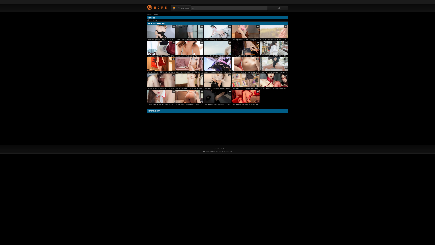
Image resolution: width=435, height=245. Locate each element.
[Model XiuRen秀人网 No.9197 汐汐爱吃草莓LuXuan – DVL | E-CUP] (161, 48)
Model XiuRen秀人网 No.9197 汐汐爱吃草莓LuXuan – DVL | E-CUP (161, 56)
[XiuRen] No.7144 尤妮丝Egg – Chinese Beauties (218, 88)
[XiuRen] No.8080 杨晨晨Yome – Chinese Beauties (218, 105)
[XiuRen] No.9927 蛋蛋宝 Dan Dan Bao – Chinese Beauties (161, 72)
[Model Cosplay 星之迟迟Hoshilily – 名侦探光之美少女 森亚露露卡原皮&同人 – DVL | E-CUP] (218, 64)
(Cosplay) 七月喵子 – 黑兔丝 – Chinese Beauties (161, 40)
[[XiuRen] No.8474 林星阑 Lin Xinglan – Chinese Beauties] (246, 31)
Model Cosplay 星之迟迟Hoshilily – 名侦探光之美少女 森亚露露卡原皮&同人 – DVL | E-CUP (218, 72)
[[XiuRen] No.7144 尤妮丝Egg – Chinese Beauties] (218, 80)
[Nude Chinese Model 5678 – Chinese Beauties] (189, 96)
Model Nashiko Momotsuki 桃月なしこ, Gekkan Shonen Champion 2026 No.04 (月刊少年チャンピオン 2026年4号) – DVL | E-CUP (189, 72)
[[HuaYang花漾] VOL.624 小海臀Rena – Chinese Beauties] (246, 48)
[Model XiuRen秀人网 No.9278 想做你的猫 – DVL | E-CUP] (189, 31)
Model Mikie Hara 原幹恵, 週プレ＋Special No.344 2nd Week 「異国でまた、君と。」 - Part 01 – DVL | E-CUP (218, 56)
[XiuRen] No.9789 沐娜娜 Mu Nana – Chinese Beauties (246, 105)
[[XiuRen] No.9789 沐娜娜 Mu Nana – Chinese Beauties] (246, 96)
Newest (156, 14)
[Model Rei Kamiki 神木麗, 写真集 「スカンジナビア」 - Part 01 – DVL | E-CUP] (274, 31)
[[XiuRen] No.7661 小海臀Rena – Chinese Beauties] (246, 80)
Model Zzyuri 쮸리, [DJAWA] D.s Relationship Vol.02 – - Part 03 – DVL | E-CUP (274, 72)
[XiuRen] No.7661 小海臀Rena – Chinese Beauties (246, 88)
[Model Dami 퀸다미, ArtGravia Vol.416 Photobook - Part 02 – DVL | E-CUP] (161, 96)
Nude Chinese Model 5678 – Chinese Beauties (189, 105)
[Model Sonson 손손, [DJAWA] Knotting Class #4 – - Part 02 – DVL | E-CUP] (218, 31)
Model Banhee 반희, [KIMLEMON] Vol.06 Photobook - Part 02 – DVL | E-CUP (189, 88)
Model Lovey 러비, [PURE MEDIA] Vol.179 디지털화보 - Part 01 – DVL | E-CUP (274, 56)
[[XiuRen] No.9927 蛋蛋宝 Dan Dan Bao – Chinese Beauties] (161, 64)
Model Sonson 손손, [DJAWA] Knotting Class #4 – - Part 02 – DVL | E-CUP (218, 40)
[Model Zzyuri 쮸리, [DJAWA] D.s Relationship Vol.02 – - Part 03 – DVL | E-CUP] (274, 64)
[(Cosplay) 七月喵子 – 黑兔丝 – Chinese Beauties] (161, 31)
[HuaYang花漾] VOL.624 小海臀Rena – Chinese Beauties (246, 56)
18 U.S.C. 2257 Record (218, 148)
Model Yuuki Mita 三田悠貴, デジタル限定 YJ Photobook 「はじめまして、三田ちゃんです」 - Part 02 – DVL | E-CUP (189, 56)
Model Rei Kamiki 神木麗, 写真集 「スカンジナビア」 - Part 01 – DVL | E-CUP (274, 40)
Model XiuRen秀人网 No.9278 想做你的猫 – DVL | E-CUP (189, 40)
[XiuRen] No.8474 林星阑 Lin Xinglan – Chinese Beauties (246, 40)
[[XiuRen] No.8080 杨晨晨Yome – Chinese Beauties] (218, 96)
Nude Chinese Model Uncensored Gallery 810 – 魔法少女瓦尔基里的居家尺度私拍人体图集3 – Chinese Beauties (274, 88)
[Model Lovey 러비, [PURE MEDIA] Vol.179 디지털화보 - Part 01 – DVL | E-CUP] (274, 48)
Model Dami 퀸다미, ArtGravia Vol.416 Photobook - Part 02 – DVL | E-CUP (161, 105)
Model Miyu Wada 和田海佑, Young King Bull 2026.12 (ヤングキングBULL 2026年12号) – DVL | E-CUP (246, 72)
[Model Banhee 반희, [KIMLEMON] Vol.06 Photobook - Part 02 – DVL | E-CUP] (189, 80)
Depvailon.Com (157, 7)
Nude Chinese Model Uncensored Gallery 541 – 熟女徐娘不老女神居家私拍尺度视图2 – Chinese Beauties (161, 88)
